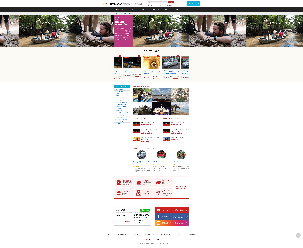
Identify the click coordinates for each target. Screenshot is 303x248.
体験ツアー (118, 108)
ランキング (143, 9)
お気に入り (162, 5)
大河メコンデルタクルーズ (147, 122)
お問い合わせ (192, 234)
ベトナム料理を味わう (120, 104)
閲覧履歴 (170, 5)
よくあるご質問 (152, 5)
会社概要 (180, 234)
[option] (161, 31)
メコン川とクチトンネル (121, 102)
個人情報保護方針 (122, 234)
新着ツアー (156, 9)
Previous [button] (111, 67)
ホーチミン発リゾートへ (121, 119)
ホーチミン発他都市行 (121, 115)
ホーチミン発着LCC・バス (121, 112)
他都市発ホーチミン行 (121, 117)
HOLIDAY (113, 4)
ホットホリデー (117, 13)
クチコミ (167, 9)
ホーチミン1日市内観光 (187, 72)
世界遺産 (178, 9)
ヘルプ (109, 234)
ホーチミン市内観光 (120, 91)
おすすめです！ (157, 161)
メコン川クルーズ (120, 98)
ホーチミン (131, 13)
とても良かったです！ (178, 161)
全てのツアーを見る (119, 89)
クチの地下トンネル (120, 100)
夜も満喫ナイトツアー (120, 106)
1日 (117, 95)
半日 (118, 93)
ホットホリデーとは (120, 9)
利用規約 (136, 234)
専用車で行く (118, 110)
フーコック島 (119, 121)
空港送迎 (117, 123)
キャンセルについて (149, 234)
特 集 (133, 9)
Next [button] (191, 67)
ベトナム (124, 13)
